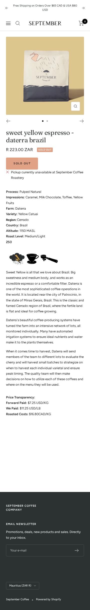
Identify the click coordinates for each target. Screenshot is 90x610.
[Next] (82, 121)
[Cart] (81, 23)
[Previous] (8, 121)
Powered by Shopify (48, 599)
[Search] (18, 23)
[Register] (77, 550)
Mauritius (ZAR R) (20, 585)
